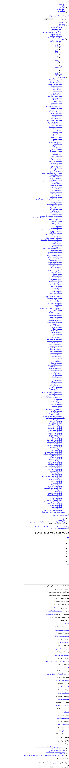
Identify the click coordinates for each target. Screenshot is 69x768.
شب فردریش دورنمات (55, 277)
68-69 (56, 51)
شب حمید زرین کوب (56, 192)
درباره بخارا (62, 5)
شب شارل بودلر (57, 236)
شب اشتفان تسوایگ (56, 118)
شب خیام (59, 195)
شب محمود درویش (56, 351)
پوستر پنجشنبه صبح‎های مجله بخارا (52, 32)
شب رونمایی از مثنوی (55, 219)
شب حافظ (58, 188)
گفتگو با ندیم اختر (57, 507)
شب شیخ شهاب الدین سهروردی (52, 248)
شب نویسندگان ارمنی (55, 394)
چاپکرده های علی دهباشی (54, 37)
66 (57, 47)
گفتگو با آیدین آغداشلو (55, 419)
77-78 (56, 65)
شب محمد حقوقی (56, 342)
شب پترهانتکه (58, 152)
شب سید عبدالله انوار (55, 233)
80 (57, 69)
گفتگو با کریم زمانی (56, 472)
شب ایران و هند (57, 139)
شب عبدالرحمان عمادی (55, 257)
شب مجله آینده (57, 334)
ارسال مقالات (61, 9)
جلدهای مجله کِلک (56, 27)
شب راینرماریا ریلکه (56, 211)
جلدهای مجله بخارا (56, 29)
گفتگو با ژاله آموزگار (56, 457)
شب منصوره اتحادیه (56, 366)
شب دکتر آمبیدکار (56, 205)
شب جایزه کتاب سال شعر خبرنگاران (51, 173)
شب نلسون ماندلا (56, 387)
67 (57, 49)
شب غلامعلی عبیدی (63, 623)
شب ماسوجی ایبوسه (55, 325)
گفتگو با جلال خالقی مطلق (54, 440)
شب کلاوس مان (57, 301)
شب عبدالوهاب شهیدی (55, 262)
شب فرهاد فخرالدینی (55, 281)
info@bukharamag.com (55, 611)
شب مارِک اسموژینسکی (54, 322)
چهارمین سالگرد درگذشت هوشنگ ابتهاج (57, 661)
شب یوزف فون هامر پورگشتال (52, 416)
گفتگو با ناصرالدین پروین (54, 500)
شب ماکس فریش (56, 327)
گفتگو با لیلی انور (57, 483)
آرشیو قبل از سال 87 (56, 41)
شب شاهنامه (58, 241)
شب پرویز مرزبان (56, 159)
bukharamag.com (51, 614)
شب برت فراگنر (57, 145)
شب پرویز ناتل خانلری (55, 161)
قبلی (67, 539)
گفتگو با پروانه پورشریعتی (54, 431)
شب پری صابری (57, 164)
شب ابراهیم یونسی (56, 98)
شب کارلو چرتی (57, 289)
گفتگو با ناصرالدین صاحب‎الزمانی (52, 502)
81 (57, 70)
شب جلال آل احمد (56, 175)
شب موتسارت (57, 375)
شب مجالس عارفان (56, 330)
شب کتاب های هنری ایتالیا (54, 296)
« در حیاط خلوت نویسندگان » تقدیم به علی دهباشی (50, 747)
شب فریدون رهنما (56, 286)
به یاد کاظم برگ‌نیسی (62, 731)
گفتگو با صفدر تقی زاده (55, 469)
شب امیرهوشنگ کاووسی (54, 123)
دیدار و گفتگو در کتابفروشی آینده (55, 418)
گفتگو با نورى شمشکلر (55, 508)
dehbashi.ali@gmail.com (54, 608)
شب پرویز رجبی (57, 156)
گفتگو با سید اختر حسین (55, 462)
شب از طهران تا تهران (55, 111)
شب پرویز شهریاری (56, 157)
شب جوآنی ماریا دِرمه (55, 180)
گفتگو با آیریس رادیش (55, 421)
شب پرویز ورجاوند (56, 163)
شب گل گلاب (58, 310)
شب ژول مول (57, 224)
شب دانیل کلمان (57, 200)
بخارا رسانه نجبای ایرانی (58, 750)
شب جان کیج (58, 169)
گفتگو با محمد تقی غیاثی (55, 486)
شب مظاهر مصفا (56, 363)
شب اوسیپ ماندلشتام (55, 127)
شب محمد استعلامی (56, 335)
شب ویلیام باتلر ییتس (55, 413)
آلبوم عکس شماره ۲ (56, 36)
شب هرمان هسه (57, 406)
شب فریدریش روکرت (55, 284)
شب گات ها (58, 305)
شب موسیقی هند (57, 377)
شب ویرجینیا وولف (56, 411)
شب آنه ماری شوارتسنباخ (54, 96)
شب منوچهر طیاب (56, 371)
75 (57, 62)
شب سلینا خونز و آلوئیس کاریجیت (52, 229)
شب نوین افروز (57, 399)
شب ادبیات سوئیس (56, 110)
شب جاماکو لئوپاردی (56, 171)
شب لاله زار (65, 712)
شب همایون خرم (57, 407)
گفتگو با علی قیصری (56, 478)
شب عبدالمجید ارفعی (55, 260)
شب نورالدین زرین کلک (55, 389)
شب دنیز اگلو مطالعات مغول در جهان (58, 674)
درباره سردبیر (61, 7)
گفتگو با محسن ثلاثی (56, 484)
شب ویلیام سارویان (56, 414)
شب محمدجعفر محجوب (54, 341)
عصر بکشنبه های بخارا (62, 667)
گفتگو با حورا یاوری (56, 450)
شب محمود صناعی (56, 353)
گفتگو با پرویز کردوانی (55, 435)
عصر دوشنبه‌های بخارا (62, 642)
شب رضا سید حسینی (55, 212)
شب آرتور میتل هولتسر (55, 84)
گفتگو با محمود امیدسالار (54, 495)
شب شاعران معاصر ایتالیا (54, 238)
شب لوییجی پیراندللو (56, 317)
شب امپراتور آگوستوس (55, 122)
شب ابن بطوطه (57, 99)
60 (57, 44)
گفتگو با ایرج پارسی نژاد (55, 428)
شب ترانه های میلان (56, 168)
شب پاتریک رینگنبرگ (56, 151)
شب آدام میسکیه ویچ (55, 79)
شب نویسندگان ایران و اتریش (53, 395)
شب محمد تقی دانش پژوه (54, 339)
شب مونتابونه (58, 380)
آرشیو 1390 (58, 67)
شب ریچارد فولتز (57, 221)
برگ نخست (62, 4)
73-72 (56, 57)
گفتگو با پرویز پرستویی (55, 433)
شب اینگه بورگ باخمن (55, 140)
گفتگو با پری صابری (56, 430)
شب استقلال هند (57, 116)
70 (57, 54)
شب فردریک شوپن (56, 279)
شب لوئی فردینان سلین (55, 320)
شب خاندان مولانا (56, 193)
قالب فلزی (62, 753)
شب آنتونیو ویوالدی (56, 94)
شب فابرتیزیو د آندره (56, 267)
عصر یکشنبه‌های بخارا (62, 649)
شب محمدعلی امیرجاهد (55, 347)
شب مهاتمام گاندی (56, 373)
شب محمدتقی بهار (56, 337)
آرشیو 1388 (58, 52)
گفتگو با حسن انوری (56, 448)
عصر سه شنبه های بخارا (62, 655)
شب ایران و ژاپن (57, 135)
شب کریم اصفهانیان (56, 300)
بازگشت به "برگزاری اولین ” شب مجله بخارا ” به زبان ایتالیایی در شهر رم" (47, 526)
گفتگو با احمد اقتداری (55, 423)
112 (57, 75)
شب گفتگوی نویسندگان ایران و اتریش (50, 308)
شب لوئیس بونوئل (56, 318)
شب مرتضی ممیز (56, 358)
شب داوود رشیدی (56, 202)
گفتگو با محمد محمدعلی (55, 493)
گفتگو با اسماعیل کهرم (55, 424)
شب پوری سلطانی (56, 166)
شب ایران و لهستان (56, 137)
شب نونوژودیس (57, 390)
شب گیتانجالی (57, 313)
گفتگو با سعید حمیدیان (55, 459)
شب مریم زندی (57, 359)
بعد (68, 537)
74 (57, 59)
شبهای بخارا (61, 77)
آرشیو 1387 (58, 46)
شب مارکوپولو (57, 323)
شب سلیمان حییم (56, 228)
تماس (63, 12)
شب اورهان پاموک (56, 125)
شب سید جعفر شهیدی (55, 231)
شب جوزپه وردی (57, 183)
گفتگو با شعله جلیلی (56, 467)
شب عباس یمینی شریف (54, 253)
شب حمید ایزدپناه (56, 190)
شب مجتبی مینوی (56, 332)
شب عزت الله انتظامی (55, 264)
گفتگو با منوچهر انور (56, 496)
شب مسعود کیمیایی (56, 361)
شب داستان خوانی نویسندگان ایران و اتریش (49, 199)
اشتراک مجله (61, 11)
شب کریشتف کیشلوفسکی (54, 298)
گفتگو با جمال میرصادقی (54, 442)
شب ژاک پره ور (57, 223)
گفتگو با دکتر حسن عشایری (53, 452)
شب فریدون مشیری (56, 288)
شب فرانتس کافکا (56, 272)
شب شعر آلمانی (57, 243)
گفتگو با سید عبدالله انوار (54, 464)
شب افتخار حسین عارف (54, 120)
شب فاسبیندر (58, 269)
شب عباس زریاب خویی (55, 252)
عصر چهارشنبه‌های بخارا (62, 630)
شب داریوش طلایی (56, 197)
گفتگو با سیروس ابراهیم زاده (53, 466)
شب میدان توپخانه (56, 382)
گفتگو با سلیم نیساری (55, 460)
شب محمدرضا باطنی (55, 344)
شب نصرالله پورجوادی (55, 385)
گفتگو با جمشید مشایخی (54, 445)
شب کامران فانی (57, 294)
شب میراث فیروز (63, 686)
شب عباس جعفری (56, 250)
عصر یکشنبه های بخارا (62, 680)
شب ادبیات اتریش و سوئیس (53, 106)
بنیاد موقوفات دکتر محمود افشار (55, 752)
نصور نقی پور (50, 763)
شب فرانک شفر (57, 276)
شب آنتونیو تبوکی (57, 92)
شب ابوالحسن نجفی (63, 724)
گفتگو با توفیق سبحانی (55, 438)
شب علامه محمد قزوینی (54, 265)
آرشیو (63, 39)
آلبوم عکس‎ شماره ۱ (56, 34)
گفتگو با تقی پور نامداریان (54, 436)
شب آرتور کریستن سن (55, 82)
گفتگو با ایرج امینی (56, 426)
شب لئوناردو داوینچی (55, 315)
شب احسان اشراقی (56, 113)
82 (57, 72)
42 (57, 42)
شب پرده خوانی (57, 154)
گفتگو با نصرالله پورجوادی (54, 503)
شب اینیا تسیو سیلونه (55, 142)
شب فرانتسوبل (57, 274)
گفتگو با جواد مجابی (56, 447)
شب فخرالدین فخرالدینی (54, 270)
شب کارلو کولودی (56, 291)
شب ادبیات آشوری (56, 104)
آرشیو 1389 (58, 61)
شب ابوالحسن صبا (56, 103)
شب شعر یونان (57, 245)
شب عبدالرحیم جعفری (55, 258)
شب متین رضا (57, 329)
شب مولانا (59, 378)
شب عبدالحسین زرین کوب (54, 255)
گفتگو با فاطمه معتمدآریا (54, 479)
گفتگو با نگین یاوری (56, 505)
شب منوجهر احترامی (55, 368)
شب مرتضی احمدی (56, 356)
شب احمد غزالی (57, 115)
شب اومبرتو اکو (57, 128)
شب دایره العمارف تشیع (54, 204)
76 (57, 64)
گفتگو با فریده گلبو (56, 481)
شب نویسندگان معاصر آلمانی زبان (51, 397)
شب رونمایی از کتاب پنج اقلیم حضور (51, 216)
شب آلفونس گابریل (56, 87)
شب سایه (59, 226)
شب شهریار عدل (57, 246)
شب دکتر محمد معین (55, 207)
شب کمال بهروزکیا (63, 693)
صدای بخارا (62, 24)
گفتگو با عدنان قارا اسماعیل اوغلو (52, 476)
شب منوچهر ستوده (56, 370)
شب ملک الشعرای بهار (55, 365)
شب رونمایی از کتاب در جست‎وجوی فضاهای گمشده (47, 217)
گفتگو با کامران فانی (56, 471)
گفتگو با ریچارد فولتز (56, 455)
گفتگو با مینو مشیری (56, 498)
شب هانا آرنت (58, 402)
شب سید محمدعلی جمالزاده (53, 234)
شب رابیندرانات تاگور (55, 209)
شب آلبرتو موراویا (56, 86)
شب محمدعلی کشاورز (55, 349)
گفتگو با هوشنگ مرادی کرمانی (53, 510)
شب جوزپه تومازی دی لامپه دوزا (52, 181)
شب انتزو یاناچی (57, 132)
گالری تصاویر (61, 25)
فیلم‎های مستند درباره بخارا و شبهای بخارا (53, 512)
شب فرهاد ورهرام (56, 282)
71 (57, 56)
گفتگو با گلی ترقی (56, 474)
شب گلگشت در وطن (55, 312)
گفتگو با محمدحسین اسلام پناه (53, 488)
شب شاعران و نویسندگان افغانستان (51, 240)
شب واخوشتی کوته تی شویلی (53, 409)
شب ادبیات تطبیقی (56, 108)
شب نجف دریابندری (56, 383)
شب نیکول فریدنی (56, 401)
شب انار (59, 130)
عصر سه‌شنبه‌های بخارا (62, 636)
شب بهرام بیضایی (56, 147)
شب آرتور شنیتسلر (56, 80)
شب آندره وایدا (57, 91)
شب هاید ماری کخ (56, 404)
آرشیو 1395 (58, 74)
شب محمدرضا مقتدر (55, 346)
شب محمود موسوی (56, 354)
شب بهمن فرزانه (57, 149)
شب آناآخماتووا (57, 89)
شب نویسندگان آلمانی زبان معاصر (51, 392)
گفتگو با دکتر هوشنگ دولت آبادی (52, 454)
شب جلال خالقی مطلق (55, 176)
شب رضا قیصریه (57, 214)
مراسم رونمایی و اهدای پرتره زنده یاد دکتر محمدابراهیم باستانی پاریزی (44, 755)
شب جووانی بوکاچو (56, 185)
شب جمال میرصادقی (55, 178)
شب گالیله (59, 306)
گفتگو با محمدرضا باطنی (54, 490)
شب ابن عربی (57, 101)
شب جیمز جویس (57, 187)
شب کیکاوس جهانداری (55, 303)
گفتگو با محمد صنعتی (55, 491)
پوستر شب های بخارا (56, 31)
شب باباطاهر (58, 144)
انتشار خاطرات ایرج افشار (57, 748)
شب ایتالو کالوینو (57, 134)
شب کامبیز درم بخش (55, 293)
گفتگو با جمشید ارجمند (55, 443)
